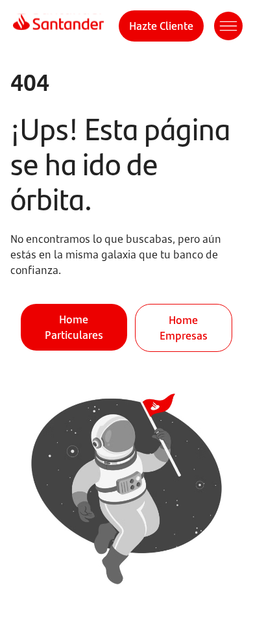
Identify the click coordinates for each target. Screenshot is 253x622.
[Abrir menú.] (228, 26)
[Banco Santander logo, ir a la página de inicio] (58, 26)
